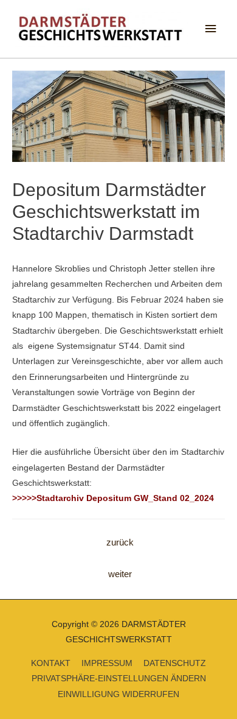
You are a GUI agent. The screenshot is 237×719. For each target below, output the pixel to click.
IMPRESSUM (106, 663)
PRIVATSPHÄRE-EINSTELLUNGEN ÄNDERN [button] (119, 678)
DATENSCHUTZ (174, 663)
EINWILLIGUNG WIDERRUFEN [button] (118, 694)
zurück (120, 542)
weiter (120, 574)
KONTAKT (50, 663)
